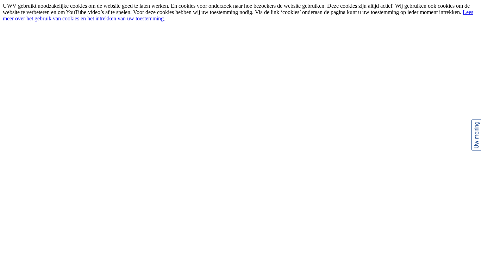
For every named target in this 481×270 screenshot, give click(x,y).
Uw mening (476, 135)
